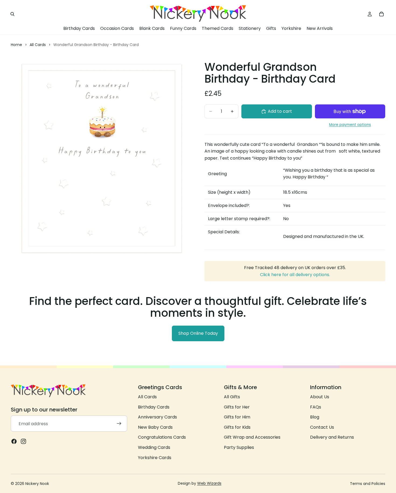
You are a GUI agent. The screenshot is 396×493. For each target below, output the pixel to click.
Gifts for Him (237, 417)
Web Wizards (209, 483)
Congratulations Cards (162, 437)
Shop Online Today (198, 333)
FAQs (315, 407)
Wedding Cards (154, 447)
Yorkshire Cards (154, 458)
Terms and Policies (367, 483)
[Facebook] (14, 441)
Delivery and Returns (332, 437)
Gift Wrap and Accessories (252, 437)
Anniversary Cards (157, 417)
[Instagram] (23, 441)
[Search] (12, 14)
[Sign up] (119, 423)
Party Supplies (239, 447)
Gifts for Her (237, 407)
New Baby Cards (155, 427)
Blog (314, 417)
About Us (319, 397)
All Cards (147, 397)
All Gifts (232, 397)
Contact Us (322, 427)
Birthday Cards (153, 407)
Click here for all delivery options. (295, 275)
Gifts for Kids (237, 427)
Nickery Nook (37, 483)
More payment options (350, 124)
